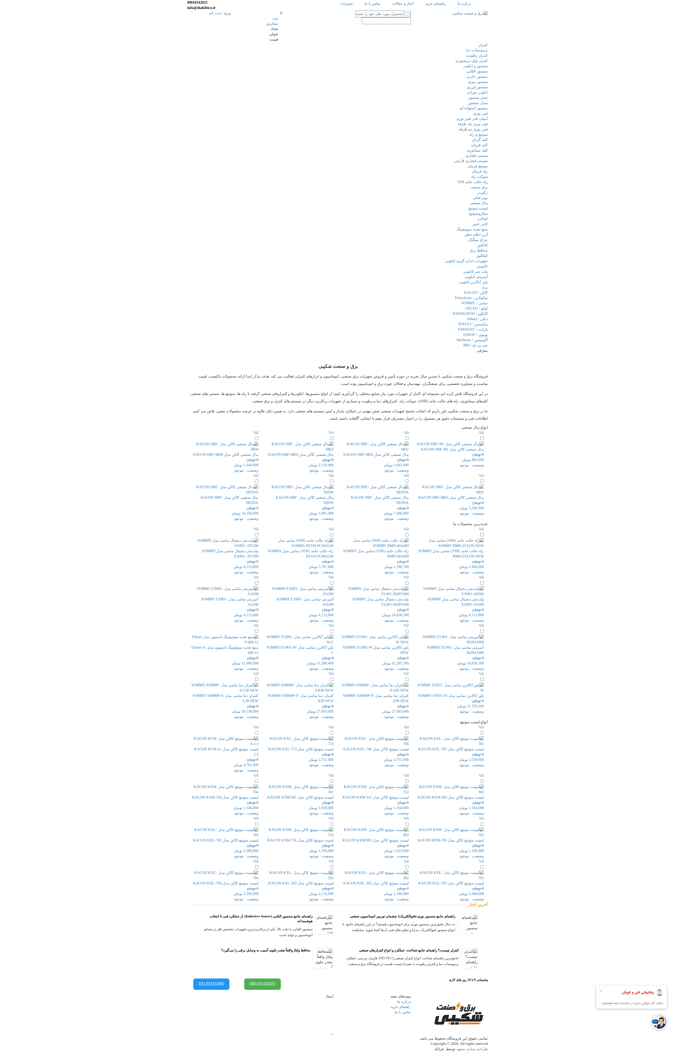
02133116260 (211, 984)
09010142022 (262, 984)
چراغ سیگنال (478, 240)
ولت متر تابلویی (475, 271)
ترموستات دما (477, 50)
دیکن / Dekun (477, 319)
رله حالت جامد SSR (472, 182)
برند (485, 287)
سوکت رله (479, 177)
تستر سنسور (478, 98)
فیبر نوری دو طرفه (473, 129)
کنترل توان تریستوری (471, 61)
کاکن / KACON (476, 293)
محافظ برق (479, 250)
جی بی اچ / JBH (475, 345)
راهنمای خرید (436, 4)
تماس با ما (372, 4)
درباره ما (464, 4)
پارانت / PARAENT (473, 329)
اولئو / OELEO (476, 308)
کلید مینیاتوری (477, 150)
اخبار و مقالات (403, 4)
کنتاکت (482, 219)
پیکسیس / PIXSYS (473, 324)
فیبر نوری (480, 113)
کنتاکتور (482, 256)
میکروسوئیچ (478, 214)
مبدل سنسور (478, 103)
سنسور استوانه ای (473, 108)
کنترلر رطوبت (477, 55)
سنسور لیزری (477, 87)
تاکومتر (482, 266)
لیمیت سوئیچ (478, 208)
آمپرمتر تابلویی (476, 277)
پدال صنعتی (479, 203)
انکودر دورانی (477, 92)
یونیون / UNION (475, 335)
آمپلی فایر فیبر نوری (472, 119)
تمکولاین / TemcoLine (471, 298)
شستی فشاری (476, 156)
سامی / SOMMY (474, 303)
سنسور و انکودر (475, 66)
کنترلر (483, 45)
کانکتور (482, 245)
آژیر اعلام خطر (476, 235)
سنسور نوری (478, 82)
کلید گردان (479, 140)
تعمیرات (346, 4)
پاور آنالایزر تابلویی (473, 282)
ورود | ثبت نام (220, 13)
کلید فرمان (479, 145)
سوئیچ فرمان (477, 166)
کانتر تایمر (480, 224)
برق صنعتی (479, 187)
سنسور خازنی (477, 77)
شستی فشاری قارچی (471, 161)
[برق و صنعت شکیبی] (470, 13)
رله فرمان (480, 171)
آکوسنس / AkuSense (472, 340)
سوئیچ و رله (478, 134)
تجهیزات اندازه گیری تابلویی (466, 261)
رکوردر (482, 192)
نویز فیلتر (480, 198)
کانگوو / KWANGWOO (470, 314)
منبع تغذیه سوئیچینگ (472, 229)
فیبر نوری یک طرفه (472, 124)
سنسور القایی (477, 71)
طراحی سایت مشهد (472, 1049)
